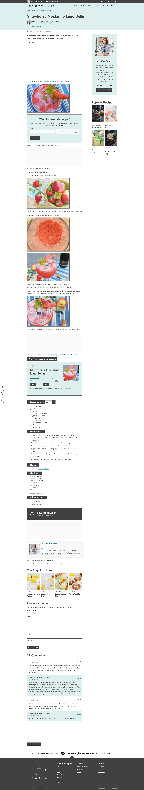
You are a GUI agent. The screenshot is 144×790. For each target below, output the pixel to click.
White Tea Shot (75, 594)
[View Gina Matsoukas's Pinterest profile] (42, 551)
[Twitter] (112, 1)
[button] (46, 21)
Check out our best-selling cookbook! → (44, 1)
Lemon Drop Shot (45, 595)
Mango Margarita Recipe (33, 595)
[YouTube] (105, 1)
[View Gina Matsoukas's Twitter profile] (42, 547)
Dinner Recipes (64, 763)
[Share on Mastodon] (2, 401)
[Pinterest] (115, 1)
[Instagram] (102, 1)
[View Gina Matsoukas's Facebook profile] (42, 544)
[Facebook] (108, 1)
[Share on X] (2, 391)
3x (51, 402)
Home (29, 10)
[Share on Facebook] (2, 387)
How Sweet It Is (43, 469)
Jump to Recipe (37, 26)
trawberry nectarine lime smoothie (62, 355)
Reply (79, 661)
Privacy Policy (102, 788)
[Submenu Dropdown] (78, 5)
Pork (58, 772)
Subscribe (106, 5)
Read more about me (104, 90)
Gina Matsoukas (39, 21)
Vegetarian (60, 780)
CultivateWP (114, 788)
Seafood (59, 777)
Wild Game (60, 774)
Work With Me (102, 766)
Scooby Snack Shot (60, 595)
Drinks (42, 10)
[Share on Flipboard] (2, 398)
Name (29, 634)
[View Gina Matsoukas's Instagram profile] (42, 554)
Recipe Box (35, 10)
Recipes (75, 5)
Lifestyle (81, 763)
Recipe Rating (31, 610)
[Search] (115, 5)
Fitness (79, 769)
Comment (30, 616)
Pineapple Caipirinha (95, 151)
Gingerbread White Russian (97, 126)
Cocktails (48, 10)
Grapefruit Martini (108, 126)
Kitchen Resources (87, 5)
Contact (100, 769)
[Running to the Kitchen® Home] (40, 6)
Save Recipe (35, 138)
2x (47, 402)
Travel (79, 772)
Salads (59, 782)
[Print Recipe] (46, 384)
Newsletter (101, 772)
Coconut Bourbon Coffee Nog (111, 152)
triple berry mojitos (48, 81)
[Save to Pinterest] (2, 394)
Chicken (59, 769)
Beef (58, 766)
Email (32, 128)
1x (43, 402)
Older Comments (33, 744)
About (98, 5)
